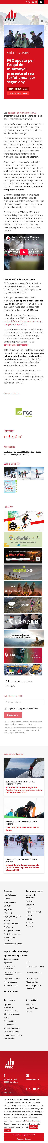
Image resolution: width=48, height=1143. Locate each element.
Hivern (38, 451)
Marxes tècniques (11, 985)
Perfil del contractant (12, 934)
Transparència (10, 902)
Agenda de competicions (15, 955)
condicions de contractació (16, 344)
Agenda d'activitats (9, 1005)
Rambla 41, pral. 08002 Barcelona (11, 1080)
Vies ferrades (9, 1038)
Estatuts (7, 906)
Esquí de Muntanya (18, 93)
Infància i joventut (33, 912)
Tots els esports (11, 959)
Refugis (29, 919)
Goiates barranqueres (13, 1035)
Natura (29, 915)
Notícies (11, 53)
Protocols (8, 913)
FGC (32, 451)
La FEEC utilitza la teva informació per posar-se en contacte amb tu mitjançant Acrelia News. (23, 722)
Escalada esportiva (33, 972)
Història (7, 899)
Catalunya (8, 451)
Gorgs (6, 1017)
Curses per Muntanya (35, 966)
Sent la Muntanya (11, 454)
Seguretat (30, 905)
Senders (29, 926)
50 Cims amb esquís (12, 1014)
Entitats (7, 920)
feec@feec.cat (33, 1079)
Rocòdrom (8, 927)
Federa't (29, 901)
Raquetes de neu (11, 991)
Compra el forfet (11, 393)
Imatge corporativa (12, 930)
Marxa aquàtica (10, 982)
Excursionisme (32, 978)
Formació (30, 922)
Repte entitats (9, 1021)
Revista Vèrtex (32, 1008)
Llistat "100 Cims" (11, 1010)
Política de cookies (33, 1121)
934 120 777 (9, 1092)
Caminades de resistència (10, 967)
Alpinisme (8, 962)
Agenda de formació (31, 896)
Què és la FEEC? (10, 895)
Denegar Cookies (24, 1139)
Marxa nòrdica (32, 982)
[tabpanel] (24, 412)
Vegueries (8, 909)
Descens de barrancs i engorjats (12, 973)
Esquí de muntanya (18, 89)
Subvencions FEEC (11, 923)
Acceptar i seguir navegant (24, 1135)
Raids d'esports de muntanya (33, 986)
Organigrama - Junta (12, 916)
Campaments (9, 1024)
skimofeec (24, 454)
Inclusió (29, 908)
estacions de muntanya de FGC (22, 112)
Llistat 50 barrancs (11, 1031)
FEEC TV (29, 1004)
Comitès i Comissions (13, 943)
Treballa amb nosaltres (9, 938)
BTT (28, 962)
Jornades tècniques (12, 1028)
